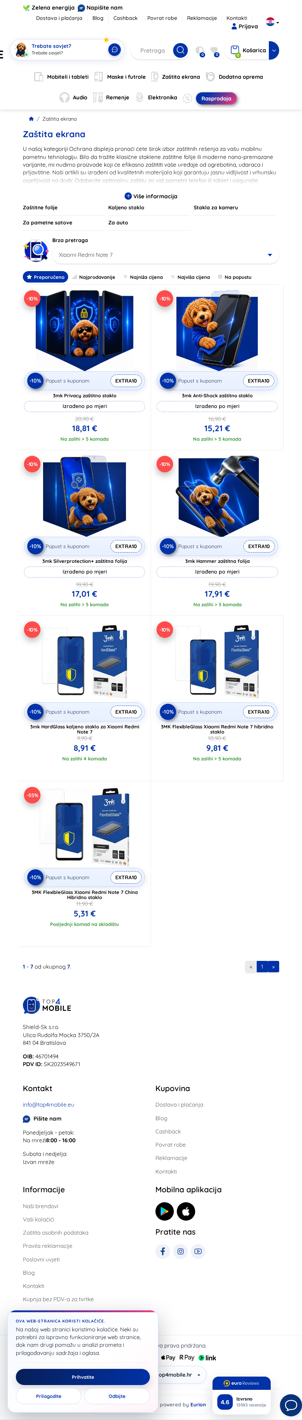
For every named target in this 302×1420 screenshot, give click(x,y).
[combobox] (165, 255)
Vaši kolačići (38, 1219)
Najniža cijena (146, 277)
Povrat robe (162, 18)
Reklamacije (202, 18)
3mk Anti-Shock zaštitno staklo (217, 395)
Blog (97, 18)
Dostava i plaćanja (59, 18)
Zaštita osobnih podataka (55, 1232)
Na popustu (238, 277)
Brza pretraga (70, 240)
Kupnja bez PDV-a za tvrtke (58, 1299)
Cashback (125, 18)
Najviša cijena (194, 277)
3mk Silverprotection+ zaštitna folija (84, 561)
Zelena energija (53, 7)
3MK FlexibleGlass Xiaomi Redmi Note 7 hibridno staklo (217, 729)
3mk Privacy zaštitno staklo (84, 395)
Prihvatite (83, 1377)
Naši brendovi (40, 1206)
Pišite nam (48, 1118)
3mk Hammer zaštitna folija (217, 561)
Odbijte (117, 1396)
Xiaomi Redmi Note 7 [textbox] (86, 254)
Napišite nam (105, 7)
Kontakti (236, 18)
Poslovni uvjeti (41, 1259)
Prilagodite (49, 1396)
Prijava (248, 26)
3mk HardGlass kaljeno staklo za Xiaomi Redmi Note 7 (84, 729)
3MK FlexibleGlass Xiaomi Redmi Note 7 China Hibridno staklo (85, 894)
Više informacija (155, 196)
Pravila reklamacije (48, 1245)
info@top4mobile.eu (48, 1104)
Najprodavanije (97, 277)
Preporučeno (49, 277)
